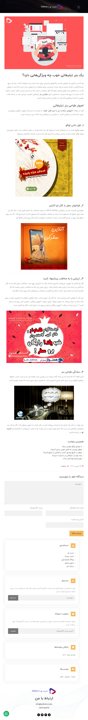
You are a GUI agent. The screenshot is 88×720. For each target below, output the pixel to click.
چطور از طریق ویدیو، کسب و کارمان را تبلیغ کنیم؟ (62, 452)
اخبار (61, 677)
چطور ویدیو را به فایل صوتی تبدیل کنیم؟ (66, 449)
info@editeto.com (44, 704)
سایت (73, 677)
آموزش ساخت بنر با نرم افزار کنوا (58, 110)
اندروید (67, 677)
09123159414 (44, 708)
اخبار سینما (69, 556)
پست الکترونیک (36, 508)
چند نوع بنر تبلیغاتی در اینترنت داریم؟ (67, 455)
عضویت (13, 631)
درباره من (70, 566)
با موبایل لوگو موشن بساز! (72, 446)
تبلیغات (63, 466)
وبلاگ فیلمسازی (68, 559)
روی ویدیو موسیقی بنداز (72, 458)
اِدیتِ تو (71, 553)
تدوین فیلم (69, 563)
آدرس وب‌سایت (77, 519)
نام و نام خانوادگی (77, 508)
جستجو (13, 597)
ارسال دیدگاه (76, 533)
